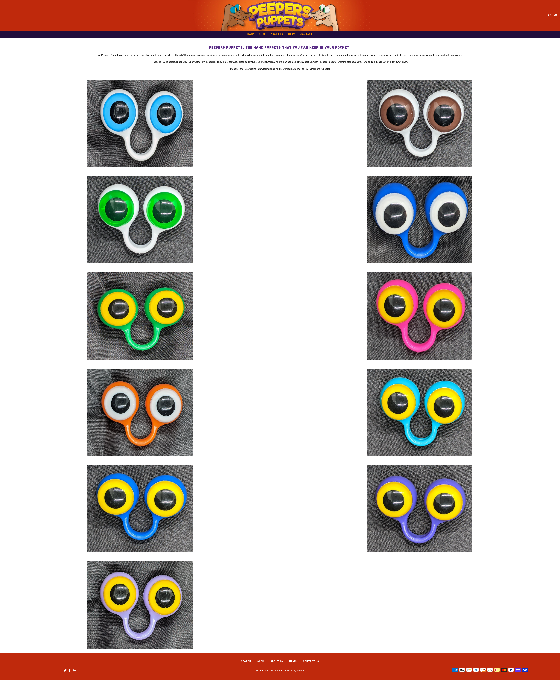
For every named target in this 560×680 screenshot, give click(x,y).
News (292, 34)
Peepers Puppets (280, 15)
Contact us (311, 661)
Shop (262, 34)
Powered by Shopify (294, 670)
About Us (277, 34)
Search (246, 661)
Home (250, 34)
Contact (306, 34)
